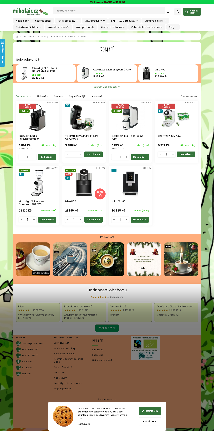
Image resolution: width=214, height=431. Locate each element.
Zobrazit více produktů (105, 86)
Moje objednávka (62, 388)
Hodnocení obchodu (107, 290)
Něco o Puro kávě (63, 367)
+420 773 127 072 (31, 355)
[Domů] (18, 36)
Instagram (27, 367)
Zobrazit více (107, 328)
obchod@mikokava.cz (33, 343)
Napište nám (60, 377)
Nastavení (84, 424)
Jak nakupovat (61, 342)
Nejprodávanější (77, 96)
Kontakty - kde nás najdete (68, 383)
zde (80, 418)
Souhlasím (151, 410)
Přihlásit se (97, 349)
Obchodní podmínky (64, 348)
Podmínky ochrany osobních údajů (69, 360)
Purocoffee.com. (107, 399)
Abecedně (96, 96)
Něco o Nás (60, 372)
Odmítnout (149, 421)
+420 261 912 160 (30, 349)
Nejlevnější (42, 96)
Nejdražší (58, 96)
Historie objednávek (102, 360)
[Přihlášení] (177, 11)
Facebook (27, 361)
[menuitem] (22, 21)
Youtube (26, 373)
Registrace (97, 355)
